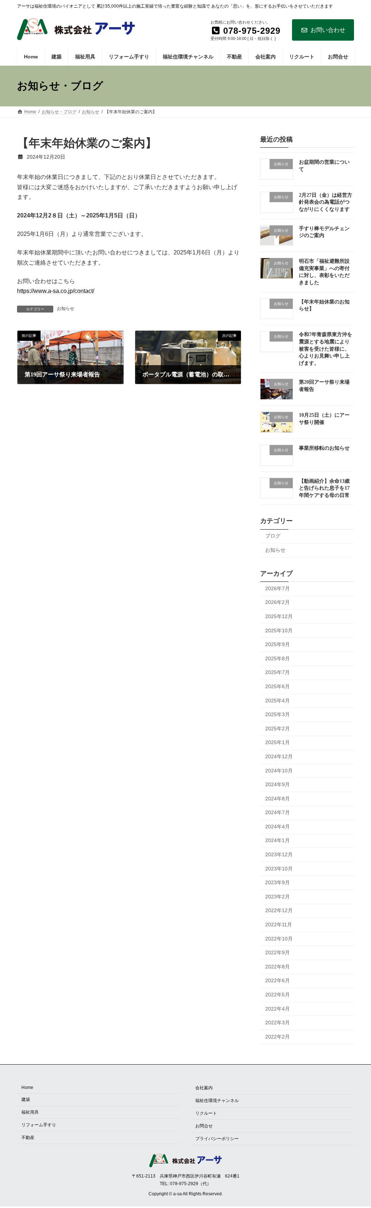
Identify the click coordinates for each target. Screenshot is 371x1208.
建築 (25, 1099)
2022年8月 (277, 966)
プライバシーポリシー (217, 1138)
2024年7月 (277, 812)
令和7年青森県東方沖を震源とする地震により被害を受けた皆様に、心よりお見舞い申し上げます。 (325, 349)
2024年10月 (279, 770)
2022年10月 (279, 938)
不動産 (27, 1137)
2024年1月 (277, 840)
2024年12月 (279, 756)
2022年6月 (277, 980)
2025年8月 (277, 658)
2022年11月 (278, 924)
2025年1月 (277, 742)
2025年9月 (277, 644)
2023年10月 (279, 868)
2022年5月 (277, 994)
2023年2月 (277, 896)
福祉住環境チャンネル (217, 1100)
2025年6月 (277, 686)
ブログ (272, 536)
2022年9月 (277, 952)
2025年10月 (279, 630)
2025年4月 (277, 700)
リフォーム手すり (38, 1124)
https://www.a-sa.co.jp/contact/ (55, 291)
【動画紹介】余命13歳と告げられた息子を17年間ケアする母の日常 (324, 488)
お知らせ (65, 308)
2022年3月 (277, 1022)
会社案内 (204, 1088)
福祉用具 (30, 1112)
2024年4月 (277, 826)
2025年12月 (279, 616)
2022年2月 (277, 1036)
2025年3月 (277, 714)
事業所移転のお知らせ (324, 447)
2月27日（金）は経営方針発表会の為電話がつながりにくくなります (325, 202)
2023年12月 (279, 854)
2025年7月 (277, 672)
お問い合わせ (327, 30)
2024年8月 (277, 798)
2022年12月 (279, 910)
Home (27, 1087)
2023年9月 (277, 882)
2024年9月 (277, 784)
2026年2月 (277, 602)
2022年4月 (277, 1008)
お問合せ (204, 1126)
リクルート (206, 1113)
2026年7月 (277, 588)
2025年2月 (277, 728)
